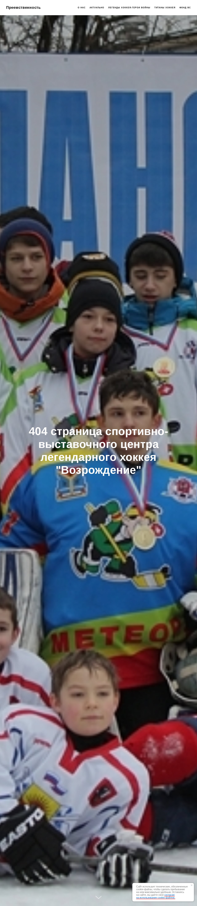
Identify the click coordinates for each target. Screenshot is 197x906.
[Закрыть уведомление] (191, 885)
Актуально (97, 7)
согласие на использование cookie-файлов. (155, 896)
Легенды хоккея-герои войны (129, 7)
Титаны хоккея (164, 7)
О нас (82, 7)
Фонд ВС (185, 7)
